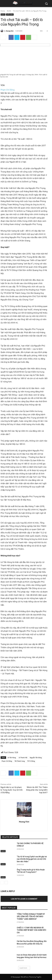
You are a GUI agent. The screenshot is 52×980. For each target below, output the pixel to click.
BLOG (9, 11)
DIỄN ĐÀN (10, 14)
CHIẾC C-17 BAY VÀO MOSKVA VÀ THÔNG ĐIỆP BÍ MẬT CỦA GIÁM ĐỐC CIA (31, 930)
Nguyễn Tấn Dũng (36, 757)
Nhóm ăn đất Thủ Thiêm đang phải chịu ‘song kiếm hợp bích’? (37, 790)
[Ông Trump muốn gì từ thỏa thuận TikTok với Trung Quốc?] (8, 873)
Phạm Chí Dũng (8, 90)
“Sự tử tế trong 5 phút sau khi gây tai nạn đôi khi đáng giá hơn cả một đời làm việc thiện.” (32, 859)
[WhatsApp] (28, 37)
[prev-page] (2, 882)
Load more (23, 968)
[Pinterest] (22, 37)
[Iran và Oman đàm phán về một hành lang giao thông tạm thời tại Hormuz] (8, 959)
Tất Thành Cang (20, 761)
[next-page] (6, 882)
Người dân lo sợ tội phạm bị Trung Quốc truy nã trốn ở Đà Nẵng (12, 790)
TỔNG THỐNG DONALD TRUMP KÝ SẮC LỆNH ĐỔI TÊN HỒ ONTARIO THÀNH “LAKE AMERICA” (31, 916)
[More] (34, 37)
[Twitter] (16, 37)
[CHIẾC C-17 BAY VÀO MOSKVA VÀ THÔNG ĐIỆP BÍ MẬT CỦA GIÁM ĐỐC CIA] (8, 931)
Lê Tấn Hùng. (12, 757)
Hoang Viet (10, 31)
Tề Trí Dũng (31, 761)
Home (3, 11)
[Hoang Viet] (2, 31)
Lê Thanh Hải (23, 757)
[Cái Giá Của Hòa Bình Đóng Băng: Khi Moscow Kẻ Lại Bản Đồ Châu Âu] (8, 945)
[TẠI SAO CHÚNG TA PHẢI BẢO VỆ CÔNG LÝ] (8, 847)
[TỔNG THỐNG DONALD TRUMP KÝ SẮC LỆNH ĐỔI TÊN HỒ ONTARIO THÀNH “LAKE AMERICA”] (8, 918)
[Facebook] (11, 37)
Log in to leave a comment (24, 899)
